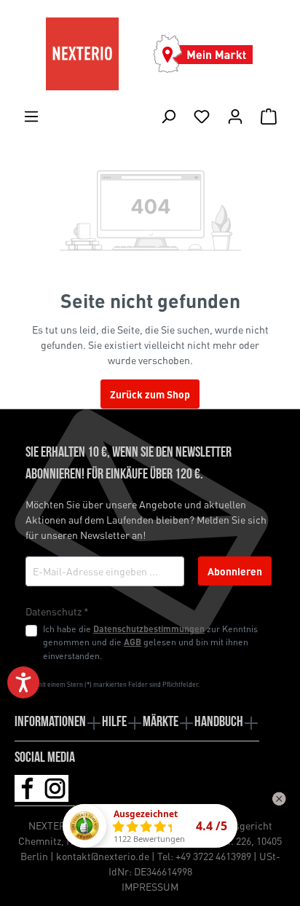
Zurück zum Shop (150, 394)
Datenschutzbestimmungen (149, 628)
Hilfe (114, 722)
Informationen (50, 722)
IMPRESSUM (150, 886)
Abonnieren (235, 571)
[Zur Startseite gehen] (82, 53)
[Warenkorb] (268, 116)
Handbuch (218, 722)
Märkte (160, 722)
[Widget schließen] (279, 799)
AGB (132, 641)
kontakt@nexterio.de (102, 855)
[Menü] (31, 116)
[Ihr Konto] (235, 116)
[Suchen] (168, 116)
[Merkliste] (201, 116)
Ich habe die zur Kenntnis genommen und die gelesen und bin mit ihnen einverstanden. (150, 642)
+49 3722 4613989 (213, 855)
